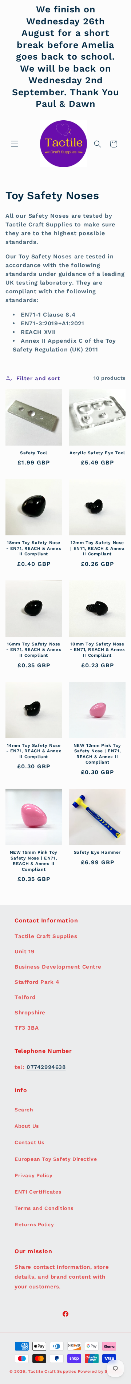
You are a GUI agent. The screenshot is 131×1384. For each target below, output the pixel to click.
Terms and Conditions (44, 1208)
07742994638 (46, 1067)
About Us (27, 1126)
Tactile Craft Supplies (52, 1371)
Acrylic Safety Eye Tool (97, 452)
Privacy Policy (33, 1175)
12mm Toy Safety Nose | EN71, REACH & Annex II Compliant (97, 548)
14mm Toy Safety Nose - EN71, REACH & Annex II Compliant (33, 751)
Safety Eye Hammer (97, 852)
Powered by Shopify (100, 1371)
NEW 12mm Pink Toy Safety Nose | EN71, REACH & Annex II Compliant (97, 754)
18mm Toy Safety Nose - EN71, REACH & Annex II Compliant (33, 548)
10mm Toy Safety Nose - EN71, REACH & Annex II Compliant (97, 649)
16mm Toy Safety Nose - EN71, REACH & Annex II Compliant (33, 649)
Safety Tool (33, 452)
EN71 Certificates (38, 1192)
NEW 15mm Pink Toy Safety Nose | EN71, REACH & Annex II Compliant (33, 861)
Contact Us (29, 1142)
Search (24, 1110)
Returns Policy (34, 1224)
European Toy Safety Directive (56, 1159)
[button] (15, 144)
